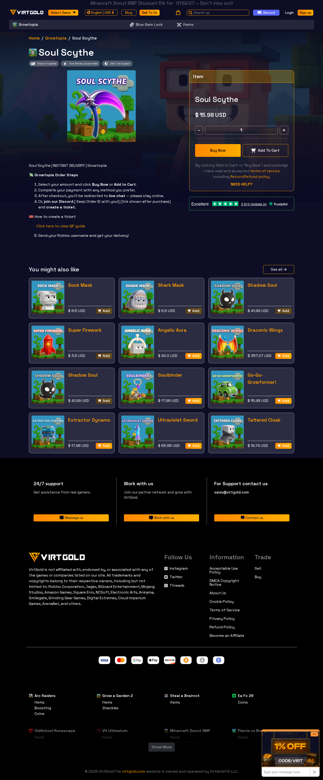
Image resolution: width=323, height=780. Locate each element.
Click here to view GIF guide (60, 226)
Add (106, 310)
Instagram (179, 568)
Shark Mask (171, 285)
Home (34, 38)
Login (289, 12)
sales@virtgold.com (231, 492)
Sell (258, 568)
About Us (218, 593)
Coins (39, 713)
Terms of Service (225, 610)
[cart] (178, 12)
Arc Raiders (45, 695)
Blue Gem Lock (149, 24)
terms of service (265, 170)
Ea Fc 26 (245, 695)
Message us (74, 518)
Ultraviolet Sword (178, 420)
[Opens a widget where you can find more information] (290, 752)
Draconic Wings (265, 330)
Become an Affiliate (227, 636)
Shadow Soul (262, 285)
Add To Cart (268, 150)
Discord (269, 12)
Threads (177, 585)
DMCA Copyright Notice (224, 582)
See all (276, 269)
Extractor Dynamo (89, 420)
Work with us (164, 518)
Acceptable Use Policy (224, 570)
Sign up (305, 12)
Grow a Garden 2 (117, 695)
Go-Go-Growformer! (262, 378)
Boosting (43, 707)
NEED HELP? (242, 184)
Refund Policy (222, 627)
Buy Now (218, 150)
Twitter (176, 577)
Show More (162, 747)
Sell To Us (149, 12)
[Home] (94, 556)
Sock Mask (80, 285)
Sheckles (110, 707)
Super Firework (85, 330)
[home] (26, 12)
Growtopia (56, 38)
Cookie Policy (222, 602)
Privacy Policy (222, 619)
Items (188, 24)
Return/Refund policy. (250, 176)
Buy (258, 577)
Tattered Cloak (264, 420)
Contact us (254, 518)
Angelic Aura (172, 330)
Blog (128, 12)
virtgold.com (133, 771)
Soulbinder (170, 375)
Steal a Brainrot (185, 695)
